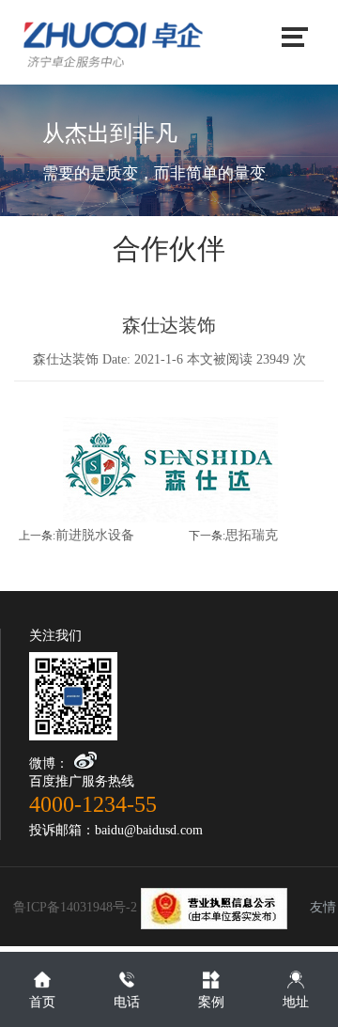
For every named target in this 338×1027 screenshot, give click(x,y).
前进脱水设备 (94, 535)
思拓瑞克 (251, 535)
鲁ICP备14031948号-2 (77, 907)
